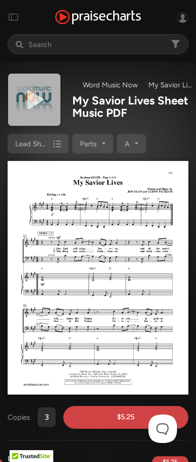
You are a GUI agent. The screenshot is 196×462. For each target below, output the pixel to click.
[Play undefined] (34, 100)
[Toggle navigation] (13, 17)
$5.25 (126, 417)
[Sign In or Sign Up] (182, 17)
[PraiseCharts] (98, 17)
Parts (88, 144)
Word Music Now (110, 85)
